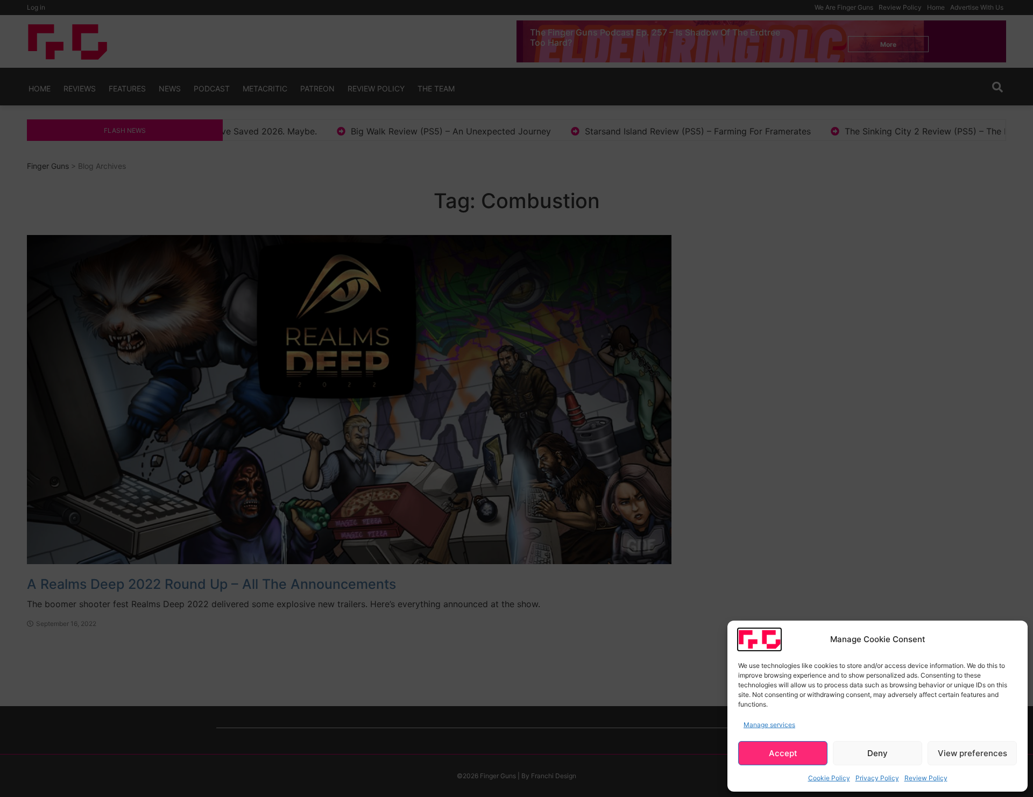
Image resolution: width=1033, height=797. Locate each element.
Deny (877, 753)
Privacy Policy (877, 778)
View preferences (972, 753)
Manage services (769, 725)
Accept (783, 753)
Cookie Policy (829, 778)
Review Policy (925, 778)
